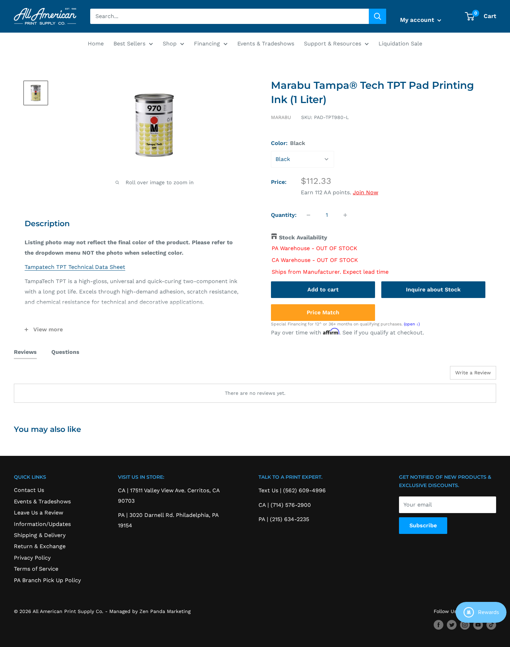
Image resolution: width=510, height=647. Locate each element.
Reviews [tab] (25, 352)
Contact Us (29, 490)
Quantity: (284, 215)
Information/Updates (42, 524)
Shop (170, 43)
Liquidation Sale (400, 43)
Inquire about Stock (433, 289)
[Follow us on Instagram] (465, 625)
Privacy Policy (32, 557)
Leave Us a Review (38, 512)
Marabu (281, 117)
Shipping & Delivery (40, 535)
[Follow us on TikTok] (491, 625)
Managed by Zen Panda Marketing (149, 611)
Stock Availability (303, 237)
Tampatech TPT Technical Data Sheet (75, 267)
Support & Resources (332, 43)
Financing (207, 43)
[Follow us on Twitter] (452, 625)
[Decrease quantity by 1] (308, 215)
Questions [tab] (65, 352)
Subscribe (423, 525)
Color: (288, 143)
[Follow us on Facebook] (438, 625)
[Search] (377, 16)
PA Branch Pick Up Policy (47, 580)
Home (96, 43)
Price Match (323, 312)
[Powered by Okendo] (45, 375)
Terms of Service (36, 568)
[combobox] (229, 16)
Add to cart (323, 289)
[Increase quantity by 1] (345, 215)
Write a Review (473, 372)
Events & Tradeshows (265, 43)
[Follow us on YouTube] (478, 625)
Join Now (365, 192)
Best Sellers (129, 43)
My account (418, 19)
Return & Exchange (40, 546)
